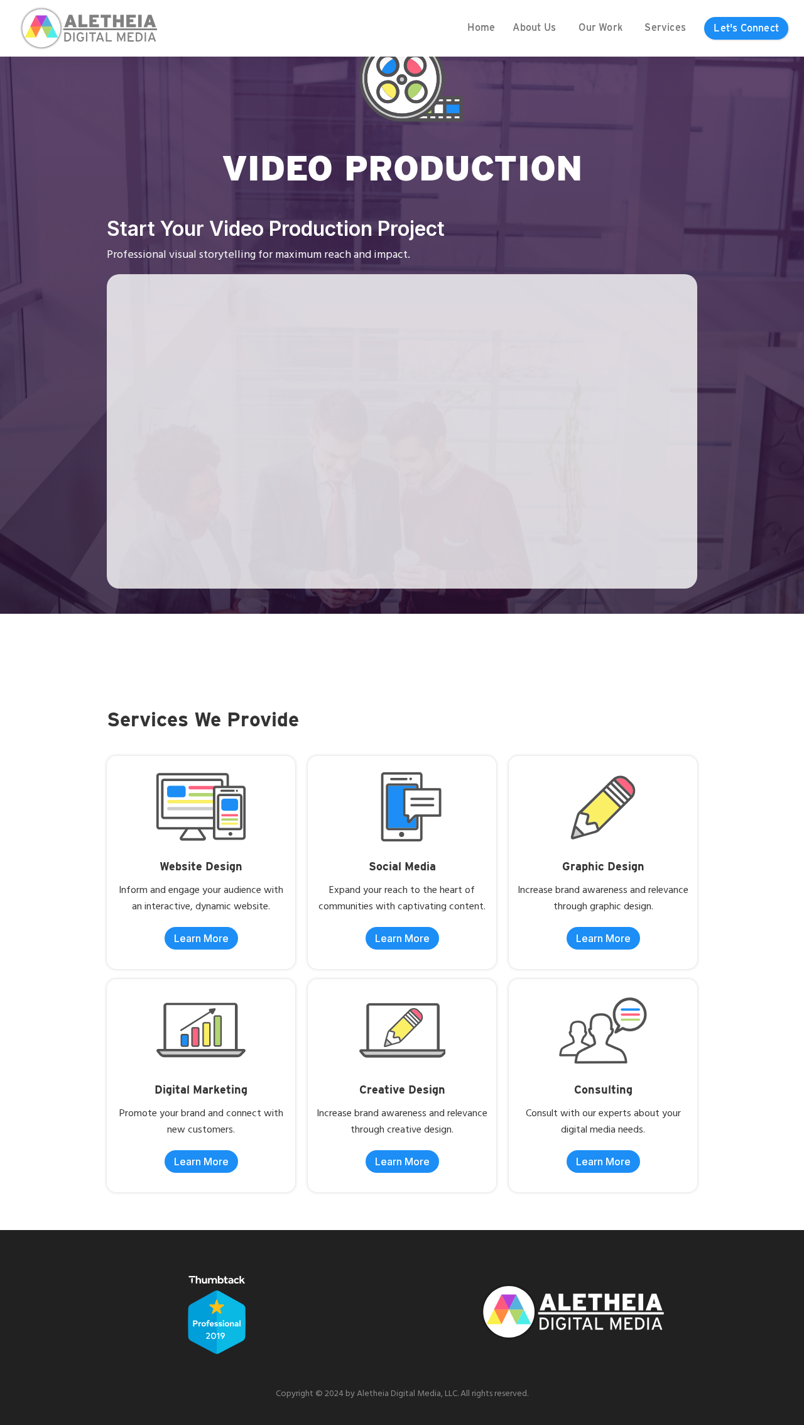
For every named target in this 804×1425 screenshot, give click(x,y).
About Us (534, 27)
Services (665, 27)
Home (481, 27)
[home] (88, 28)
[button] (534, 28)
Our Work (600, 27)
